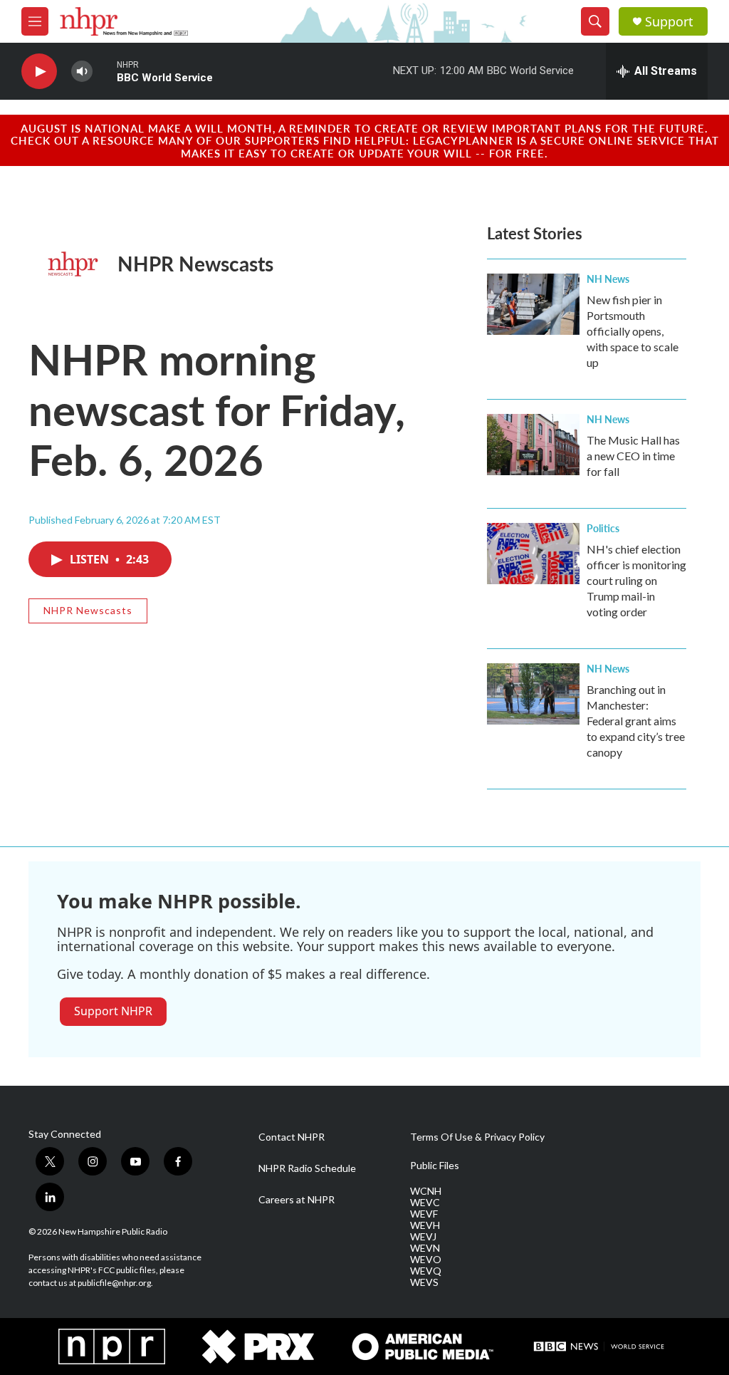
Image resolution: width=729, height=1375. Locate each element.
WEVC (425, 1202)
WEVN (425, 1248)
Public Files (434, 1165)
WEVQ (425, 1271)
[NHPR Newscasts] (73, 264)
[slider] (105, 70)
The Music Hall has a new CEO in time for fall (633, 455)
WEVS (424, 1282)
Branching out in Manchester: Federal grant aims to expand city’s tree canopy (636, 721)
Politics (603, 528)
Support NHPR (113, 1011)
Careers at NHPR (296, 1199)
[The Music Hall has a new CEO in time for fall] (533, 444)
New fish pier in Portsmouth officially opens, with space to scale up (632, 331)
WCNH (425, 1191)
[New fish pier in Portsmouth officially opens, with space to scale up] (533, 304)
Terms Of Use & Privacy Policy (477, 1137)
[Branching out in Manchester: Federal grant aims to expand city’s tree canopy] (533, 694)
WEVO (425, 1259)
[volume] (82, 72)
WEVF (424, 1214)
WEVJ (423, 1236)
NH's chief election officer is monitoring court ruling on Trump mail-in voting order (636, 580)
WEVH (425, 1225)
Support (669, 21)
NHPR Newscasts (195, 263)
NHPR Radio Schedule (307, 1168)
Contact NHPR (291, 1137)
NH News (608, 278)
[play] (39, 71)
